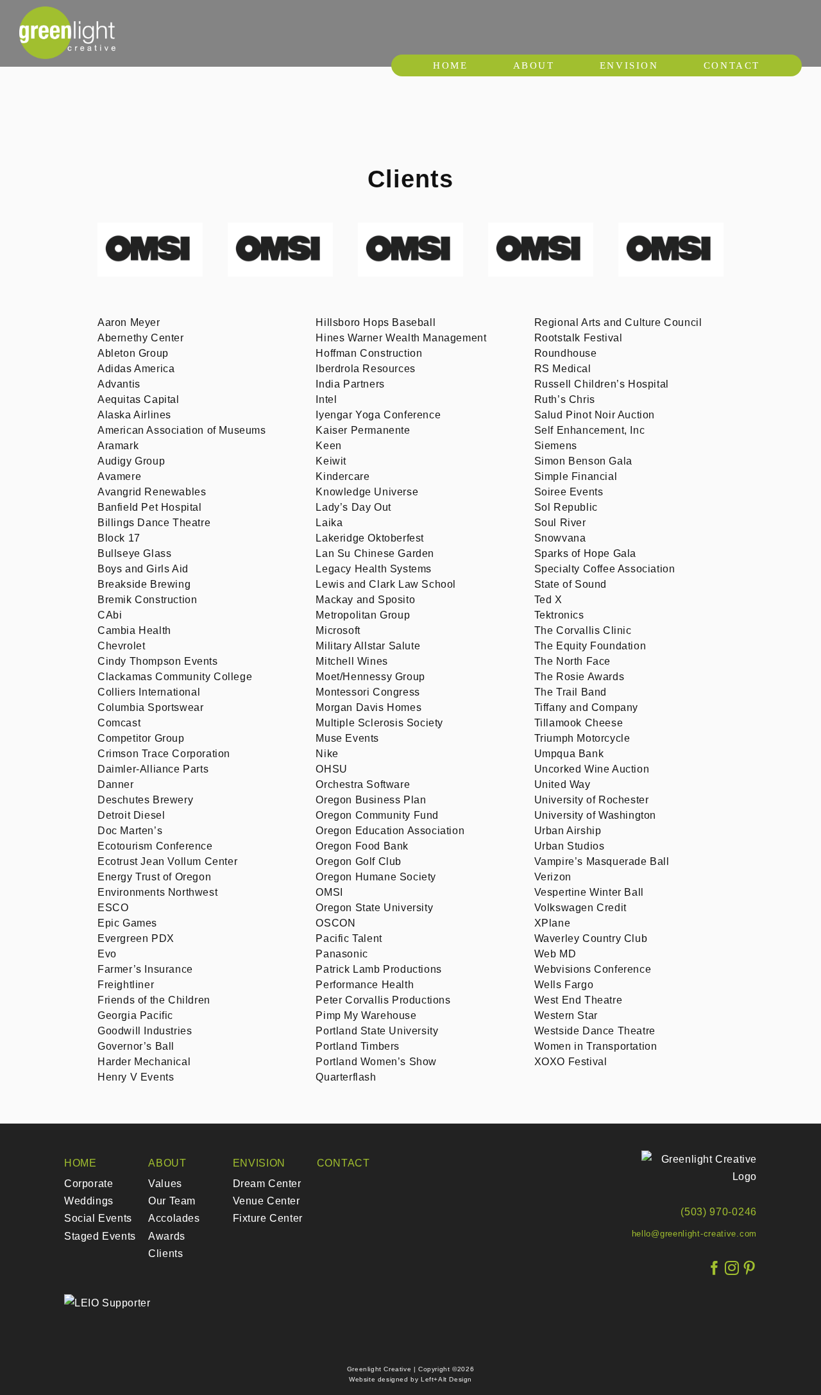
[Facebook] (714, 1268)
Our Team (172, 1200)
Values (165, 1183)
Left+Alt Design (446, 1379)
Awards (166, 1236)
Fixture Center (268, 1218)
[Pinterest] (749, 1268)
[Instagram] (732, 1268)
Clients (165, 1253)
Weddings (89, 1200)
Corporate (88, 1183)
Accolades (173, 1218)
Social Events (98, 1218)
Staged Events (100, 1236)
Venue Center (266, 1200)
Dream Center (267, 1183)
